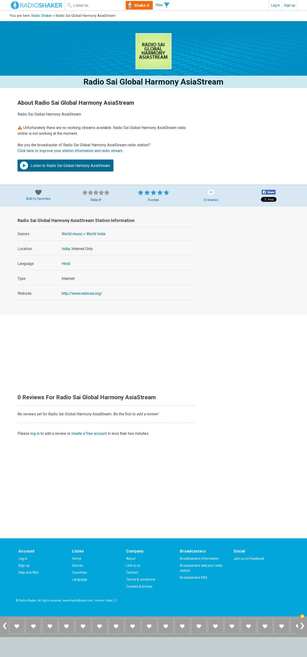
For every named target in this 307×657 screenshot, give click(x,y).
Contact (132, 572)
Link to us (133, 565)
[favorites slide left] (4, 629)
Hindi (66, 263)
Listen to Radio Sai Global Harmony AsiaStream (70, 165)
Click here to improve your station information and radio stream (70, 150)
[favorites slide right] (302, 629)
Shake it (141, 5)
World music (72, 234)
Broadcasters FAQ (193, 577)
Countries (79, 572)
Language (79, 579)
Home (76, 558)
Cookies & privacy (139, 586)
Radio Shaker (41, 16)
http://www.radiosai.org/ (82, 293)
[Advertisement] (248, 246)
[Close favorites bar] (302, 616)
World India (95, 234)
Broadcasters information (199, 558)
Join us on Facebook (249, 558)
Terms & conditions (140, 579)
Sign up (289, 5)
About (131, 558)
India (66, 248)
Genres (77, 565)
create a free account (89, 433)
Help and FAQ (28, 572)
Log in (275, 5)
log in (35, 433)
